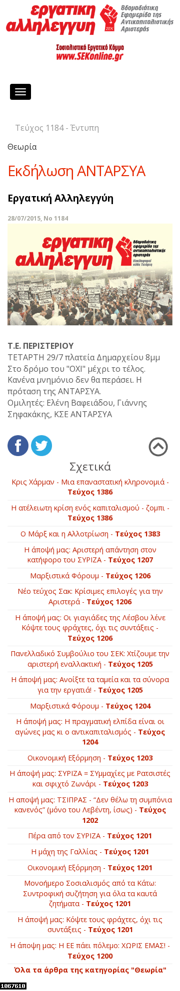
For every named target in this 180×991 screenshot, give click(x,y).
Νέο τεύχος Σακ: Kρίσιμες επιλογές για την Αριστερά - (90, 596)
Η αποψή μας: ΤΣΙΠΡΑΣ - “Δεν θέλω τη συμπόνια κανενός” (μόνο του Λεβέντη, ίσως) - (90, 810)
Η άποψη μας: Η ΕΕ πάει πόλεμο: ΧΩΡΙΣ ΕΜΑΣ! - (90, 951)
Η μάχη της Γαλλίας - (90, 851)
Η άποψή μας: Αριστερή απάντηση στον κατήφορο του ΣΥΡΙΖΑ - (90, 555)
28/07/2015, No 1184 (38, 218)
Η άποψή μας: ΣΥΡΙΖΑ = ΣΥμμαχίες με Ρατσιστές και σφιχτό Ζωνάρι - (90, 778)
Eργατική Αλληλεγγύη (61, 198)
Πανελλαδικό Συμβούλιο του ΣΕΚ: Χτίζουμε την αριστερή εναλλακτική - (90, 659)
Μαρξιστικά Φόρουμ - (90, 575)
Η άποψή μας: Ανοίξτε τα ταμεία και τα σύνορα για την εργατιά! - (90, 685)
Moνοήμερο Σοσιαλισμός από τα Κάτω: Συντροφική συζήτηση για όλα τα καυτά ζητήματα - (90, 893)
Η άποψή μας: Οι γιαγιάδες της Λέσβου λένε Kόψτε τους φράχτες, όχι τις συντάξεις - (90, 628)
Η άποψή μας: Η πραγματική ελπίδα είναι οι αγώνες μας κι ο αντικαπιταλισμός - (90, 731)
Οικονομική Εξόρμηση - (90, 757)
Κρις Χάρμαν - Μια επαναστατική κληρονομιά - (90, 487)
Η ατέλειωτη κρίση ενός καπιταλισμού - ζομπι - (90, 513)
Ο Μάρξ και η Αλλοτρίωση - (90, 533)
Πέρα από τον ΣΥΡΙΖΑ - (90, 835)
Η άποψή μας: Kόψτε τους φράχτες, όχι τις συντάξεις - (90, 925)
